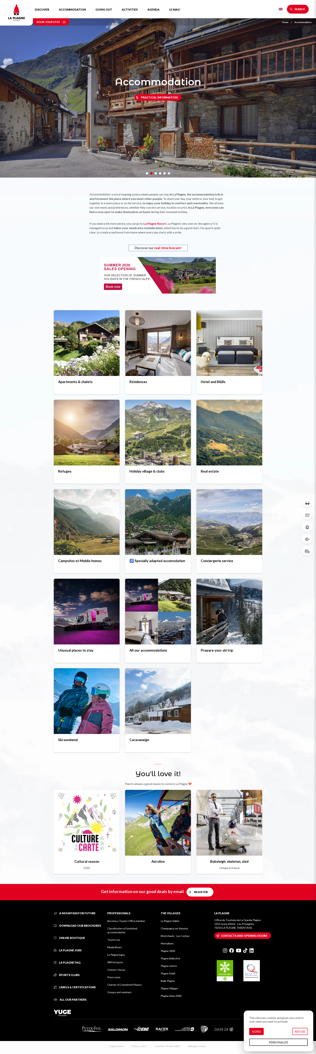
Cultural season (86, 861)
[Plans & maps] (307, 515)
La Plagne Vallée (170, 920)
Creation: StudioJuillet (167, 1046)
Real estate (210, 471)
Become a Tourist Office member (126, 920)
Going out (103, 9)
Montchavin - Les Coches (175, 935)
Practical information (159, 97)
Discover (42, 9)
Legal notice (116, 1046)
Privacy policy (139, 1046)
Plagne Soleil (168, 973)
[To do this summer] (307, 503)
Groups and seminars (119, 992)
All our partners (72, 999)
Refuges (65, 471)
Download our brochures (80, 925)
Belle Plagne (168, 980)
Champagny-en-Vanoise (174, 928)
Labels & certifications (77, 987)
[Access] (307, 551)
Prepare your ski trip (217, 650)
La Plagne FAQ (69, 962)
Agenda (153, 9)
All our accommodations (148, 650)
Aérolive (158, 861)
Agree (256, 1031)
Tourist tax (113, 939)
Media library (114, 947)
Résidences (138, 382)
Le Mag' (174, 9)
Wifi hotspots (115, 962)
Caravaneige (139, 740)
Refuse (300, 1031)
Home (285, 22)
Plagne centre (169, 965)
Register (201, 892)
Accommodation (72, 9)
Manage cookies (197, 1046)
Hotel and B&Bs (213, 382)
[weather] (307, 539)
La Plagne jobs (70, 950)
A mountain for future (77, 913)
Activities (130, 9)
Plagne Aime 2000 (171, 995)
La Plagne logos (116, 954)
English (281, 9)
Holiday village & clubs (147, 471)
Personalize (278, 1042)
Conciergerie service (217, 561)
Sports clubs (69, 975)
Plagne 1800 (168, 950)
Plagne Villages (169, 988)
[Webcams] (307, 527)
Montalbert (167, 943)
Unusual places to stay (75, 650)
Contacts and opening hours (244, 935)
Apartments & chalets (75, 382)
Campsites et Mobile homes (80, 561)
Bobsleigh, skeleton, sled (229, 861)
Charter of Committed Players (124, 984)
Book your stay (49, 22)
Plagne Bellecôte (170, 958)
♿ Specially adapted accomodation (157, 561)
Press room (113, 977)
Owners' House (116, 969)
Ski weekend (68, 740)
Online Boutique (71, 937)
